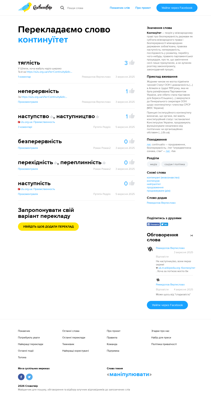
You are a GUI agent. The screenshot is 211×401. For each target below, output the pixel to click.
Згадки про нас (160, 330)
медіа (153, 164)
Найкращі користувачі (75, 350)
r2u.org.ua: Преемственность (37, 121)
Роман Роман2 (102, 147)
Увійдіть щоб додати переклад (48, 226)
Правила (112, 337)
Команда (112, 344)
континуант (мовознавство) (163, 177)
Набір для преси (161, 337)
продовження (155, 187)
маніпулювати (129, 374)
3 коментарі (25, 126)
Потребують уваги (29, 337)
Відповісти (162, 256)
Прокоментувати (28, 101)
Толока (22, 357)
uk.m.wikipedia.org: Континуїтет (176, 267)
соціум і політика (175, 164)
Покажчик (24, 330)
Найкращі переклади (30, 344)
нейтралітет (154, 183)
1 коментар (24, 76)
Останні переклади (73, 337)
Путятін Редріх (102, 126)
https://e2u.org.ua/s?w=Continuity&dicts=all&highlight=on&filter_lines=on (50, 71)
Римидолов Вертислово (161, 202)
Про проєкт (143, 7)
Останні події (26, 350)
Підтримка (113, 350)
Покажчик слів (120, 7)
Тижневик (68, 344)
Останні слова (70, 330)
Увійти (177, 7)
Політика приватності (164, 344)
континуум (153, 180)
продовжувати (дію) (158, 190)
